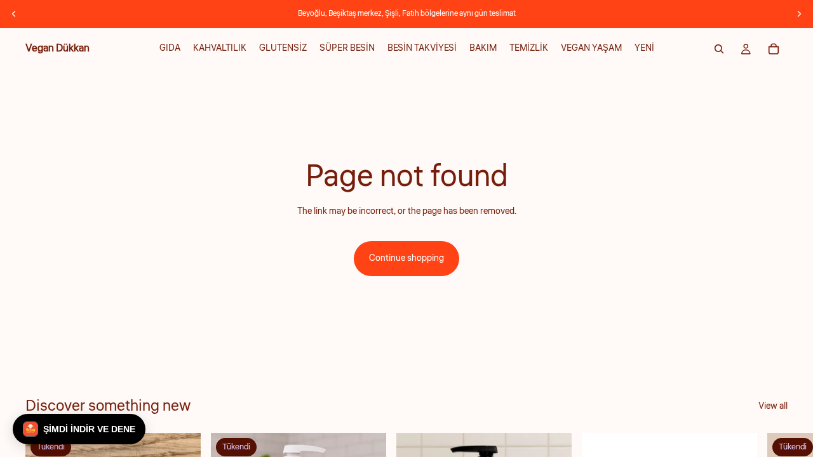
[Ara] (719, 49)
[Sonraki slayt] (799, 14)
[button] (79, 429)
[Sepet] (774, 49)
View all (773, 406)
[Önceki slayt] (14, 14)
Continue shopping (406, 258)
